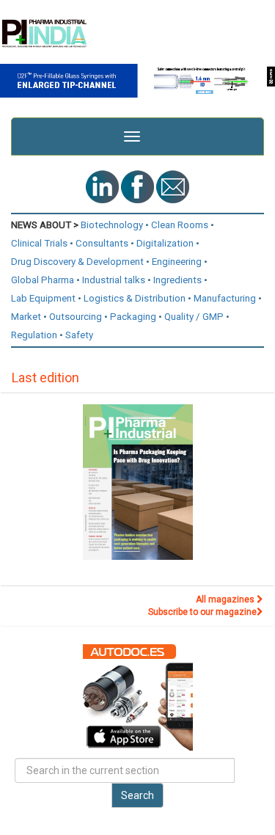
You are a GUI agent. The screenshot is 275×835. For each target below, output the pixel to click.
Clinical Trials (39, 243)
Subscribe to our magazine (202, 612)
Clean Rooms (179, 224)
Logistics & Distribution (135, 298)
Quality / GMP (194, 316)
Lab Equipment (43, 298)
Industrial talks (113, 279)
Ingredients (177, 279)
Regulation (34, 334)
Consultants (102, 243)
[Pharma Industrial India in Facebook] (138, 186)
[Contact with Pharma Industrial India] (172, 186)
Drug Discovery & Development (77, 261)
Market (26, 316)
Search (137, 795)
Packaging (133, 316)
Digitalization (165, 243)
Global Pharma (42, 279)
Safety (79, 334)
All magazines (226, 599)
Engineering (177, 261)
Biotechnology (112, 224)
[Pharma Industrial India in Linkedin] (103, 186)
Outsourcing (75, 316)
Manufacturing (225, 298)
